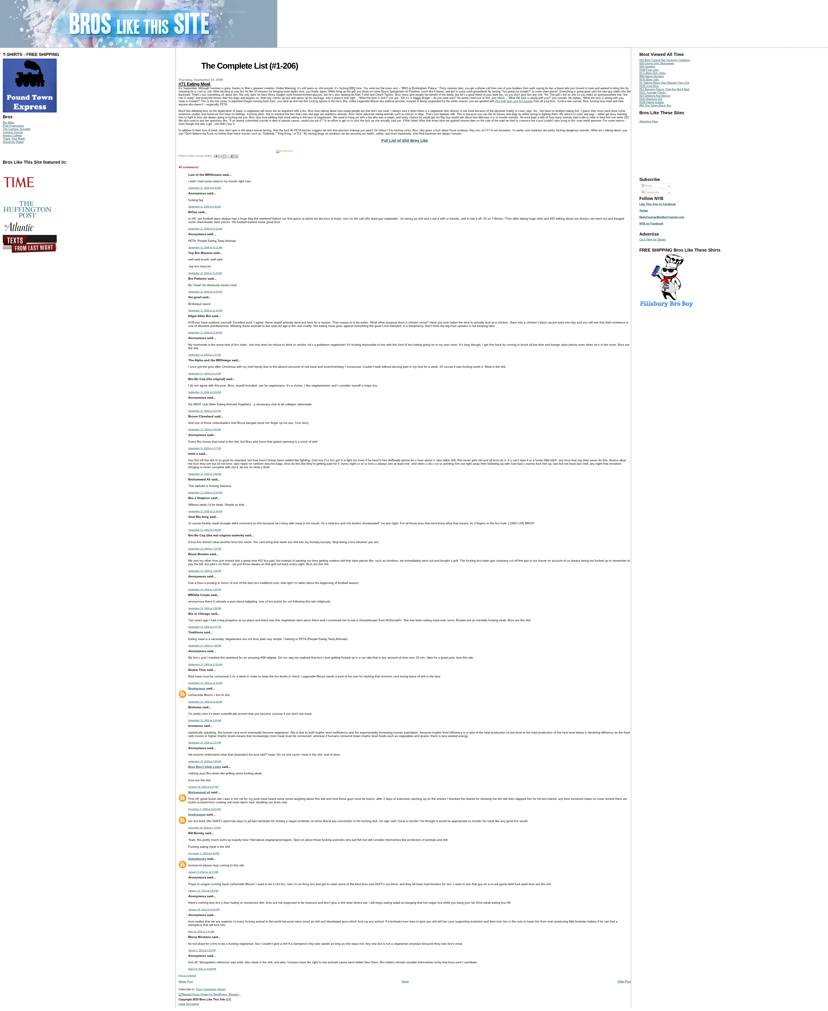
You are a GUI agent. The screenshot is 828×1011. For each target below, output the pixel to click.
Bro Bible (8, 122)
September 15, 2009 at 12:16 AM (205, 664)
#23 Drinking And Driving (654, 95)
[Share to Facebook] (232, 156)
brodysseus (197, 814)
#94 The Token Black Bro (655, 105)
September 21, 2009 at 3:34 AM (204, 720)
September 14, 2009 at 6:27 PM (204, 627)
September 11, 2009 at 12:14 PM (205, 310)
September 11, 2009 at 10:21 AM (205, 247)
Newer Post (186, 981)
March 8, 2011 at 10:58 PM (202, 969)
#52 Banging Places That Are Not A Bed (664, 89)
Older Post (624, 981)
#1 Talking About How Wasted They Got (664, 82)
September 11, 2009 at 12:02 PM (205, 291)
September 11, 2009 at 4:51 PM (204, 411)
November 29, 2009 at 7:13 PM (204, 827)
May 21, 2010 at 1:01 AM (201, 931)
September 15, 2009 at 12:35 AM (205, 683)
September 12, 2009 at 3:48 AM (204, 474)
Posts (648, 185)
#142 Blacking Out (650, 99)
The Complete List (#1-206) (249, 65)
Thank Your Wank (14, 138)
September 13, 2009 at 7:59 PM (204, 571)
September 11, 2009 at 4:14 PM (204, 373)
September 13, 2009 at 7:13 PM (204, 548)
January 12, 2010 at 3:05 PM (203, 890)
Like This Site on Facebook (657, 204)
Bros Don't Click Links (204, 767)
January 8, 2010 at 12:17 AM (203, 872)
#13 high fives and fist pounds (514, 101)
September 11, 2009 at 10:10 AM (205, 228)
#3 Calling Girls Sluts (652, 73)
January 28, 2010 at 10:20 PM (204, 909)
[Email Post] (215, 156)
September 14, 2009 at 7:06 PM (204, 645)
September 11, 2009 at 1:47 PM (204, 354)
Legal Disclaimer (189, 1004)
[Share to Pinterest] (236, 156)
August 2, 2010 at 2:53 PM (202, 950)
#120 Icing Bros (649, 86)
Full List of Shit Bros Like (404, 140)
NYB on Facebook (651, 223)
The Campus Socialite (16, 129)
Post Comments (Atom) (211, 989)
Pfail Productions (13, 125)
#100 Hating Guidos (651, 102)
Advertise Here (648, 121)
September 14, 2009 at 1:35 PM (204, 589)
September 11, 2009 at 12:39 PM (205, 332)
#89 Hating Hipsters (651, 76)
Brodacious (196, 688)
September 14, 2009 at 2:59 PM (204, 608)
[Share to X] (228, 156)
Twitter (643, 210)
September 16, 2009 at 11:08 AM (205, 701)
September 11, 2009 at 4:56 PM (204, 429)
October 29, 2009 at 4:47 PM (203, 787)
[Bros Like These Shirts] (30, 111)
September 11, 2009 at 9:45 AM (204, 206)
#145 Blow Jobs (649, 79)
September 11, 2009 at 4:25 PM (204, 392)
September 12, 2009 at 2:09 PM (204, 530)
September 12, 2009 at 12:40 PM (205, 511)
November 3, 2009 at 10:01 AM (204, 809)
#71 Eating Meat (194, 83)
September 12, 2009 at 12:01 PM (205, 492)
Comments (651, 192)
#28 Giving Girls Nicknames (656, 63)
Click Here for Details (652, 239)
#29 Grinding (647, 66)
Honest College (12, 135)
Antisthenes (197, 858)
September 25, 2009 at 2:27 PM (204, 742)
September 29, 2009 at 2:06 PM (204, 761)
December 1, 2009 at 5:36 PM (203, 853)
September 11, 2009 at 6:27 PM (204, 448)
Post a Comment (187, 975)
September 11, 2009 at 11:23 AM (205, 273)
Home (405, 981)
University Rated (13, 142)
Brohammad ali (199, 792)
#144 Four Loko (649, 69)
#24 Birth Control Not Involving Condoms (664, 60)
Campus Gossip (13, 132)
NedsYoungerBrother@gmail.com (661, 217)
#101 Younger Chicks (652, 92)
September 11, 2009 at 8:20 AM (204, 188)
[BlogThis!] (224, 156)
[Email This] (220, 156)
